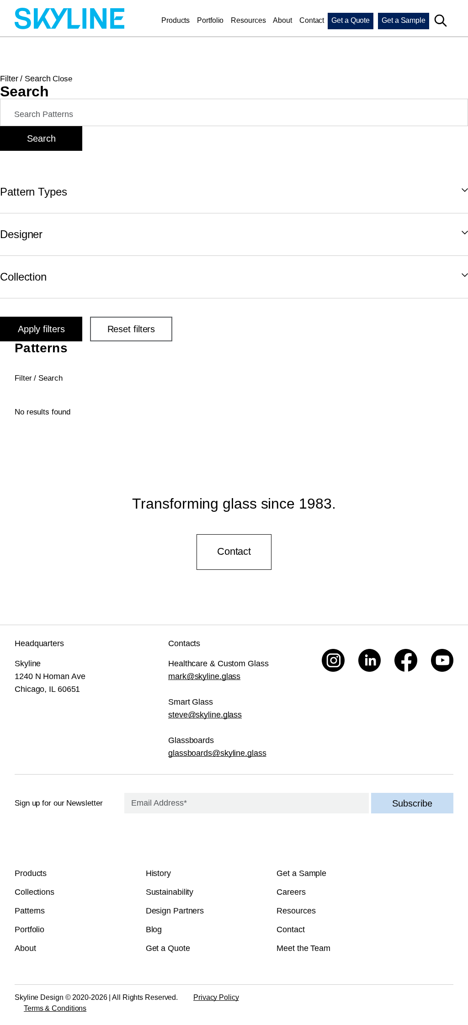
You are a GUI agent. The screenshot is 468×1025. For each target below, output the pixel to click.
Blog (154, 929)
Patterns (30, 910)
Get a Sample (403, 20)
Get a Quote (350, 20)
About (282, 20)
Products (175, 20)
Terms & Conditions (55, 1008)
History (158, 873)
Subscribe (412, 803)
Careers (291, 892)
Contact (311, 20)
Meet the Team (303, 948)
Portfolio (210, 20)
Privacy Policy (216, 997)
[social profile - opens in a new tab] (333, 660)
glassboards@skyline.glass (217, 753)
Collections (34, 892)
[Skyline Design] (69, 20)
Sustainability (170, 892)
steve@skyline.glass (205, 714)
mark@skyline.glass (204, 676)
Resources (248, 20)
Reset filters (131, 329)
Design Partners (175, 910)
